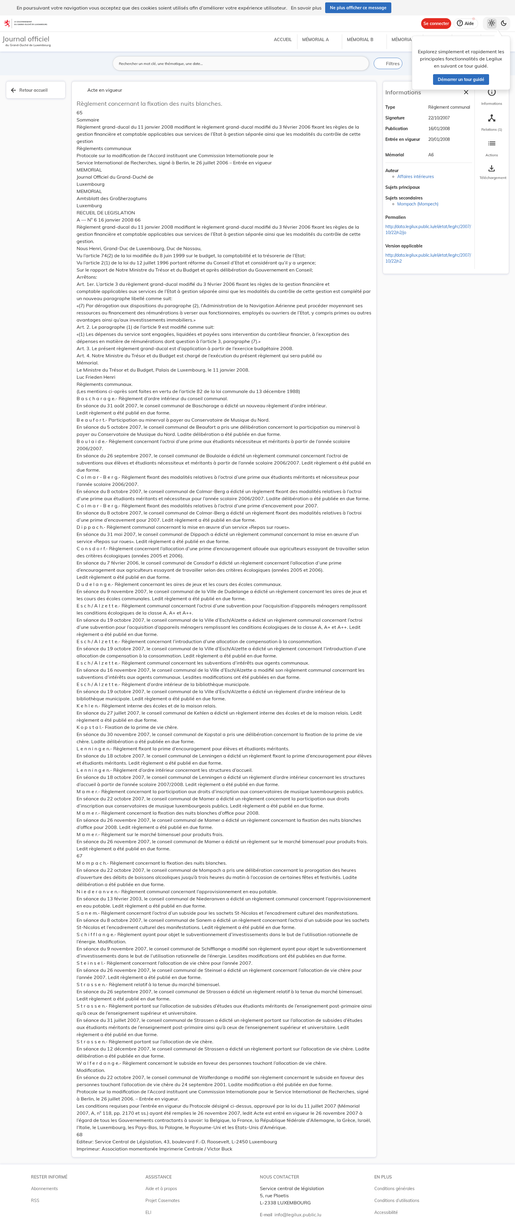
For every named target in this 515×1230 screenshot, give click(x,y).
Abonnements (44, 1188)
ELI (148, 1212)
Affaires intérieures (415, 176)
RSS (35, 1200)
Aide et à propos (161, 1188)
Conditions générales (394, 1188)
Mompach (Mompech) (417, 204)
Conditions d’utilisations (396, 1200)
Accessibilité (386, 1212)
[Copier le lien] (414, 218)
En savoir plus (306, 8)
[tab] (491, 96)
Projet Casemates (162, 1200)
